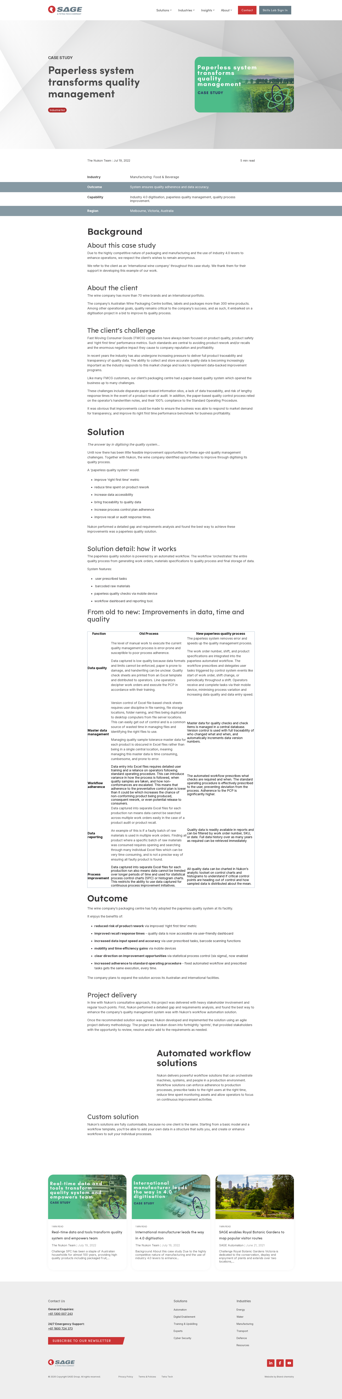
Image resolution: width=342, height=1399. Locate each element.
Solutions (162, 10)
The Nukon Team (99, 160)
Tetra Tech (167, 1377)
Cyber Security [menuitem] (182, 1338)
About (225, 10)
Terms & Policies (147, 1377)
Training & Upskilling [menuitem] (185, 1323)
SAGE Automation (231, 1245)
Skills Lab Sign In (275, 10)
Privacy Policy (125, 1377)
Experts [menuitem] (178, 1330)
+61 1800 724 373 (60, 1328)
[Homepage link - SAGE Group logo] (61, 1364)
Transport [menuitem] (242, 1330)
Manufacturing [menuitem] (245, 1323)
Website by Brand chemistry (279, 1377)
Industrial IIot (57, 110)
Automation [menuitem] (180, 1309)
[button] (270, 1363)
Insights (206, 10)
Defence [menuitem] (242, 1338)
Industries (185, 10)
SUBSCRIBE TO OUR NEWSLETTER (82, 1340)
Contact (247, 10)
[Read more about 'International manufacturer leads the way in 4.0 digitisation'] (171, 1197)
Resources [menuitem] (243, 1345)
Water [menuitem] (240, 1316)
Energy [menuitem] (241, 1309)
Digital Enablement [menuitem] (184, 1316)
